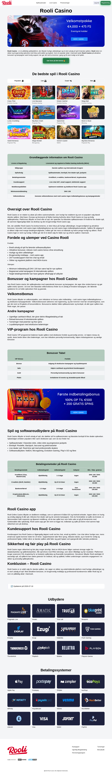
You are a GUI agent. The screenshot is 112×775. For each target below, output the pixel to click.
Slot (91, 81)
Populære (18, 81)
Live (42, 81)
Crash (67, 81)
